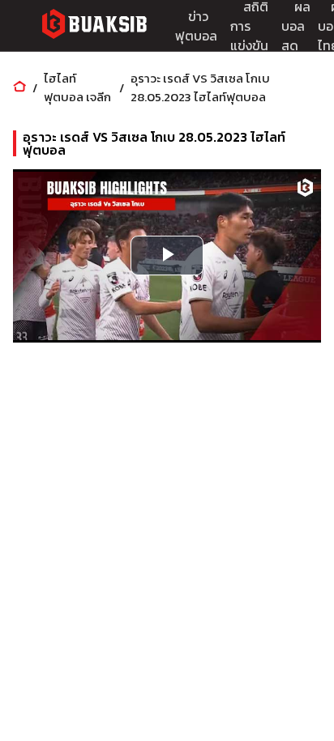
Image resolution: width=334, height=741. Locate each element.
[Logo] (94, 26)
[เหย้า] (19, 88)
